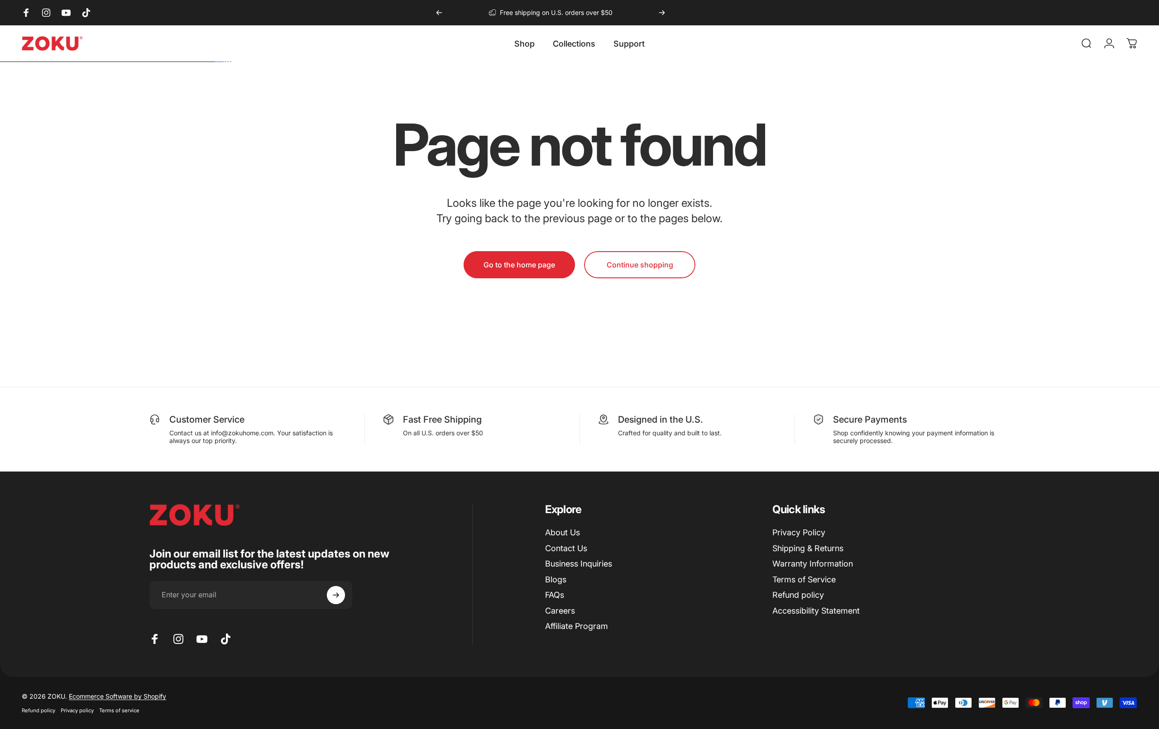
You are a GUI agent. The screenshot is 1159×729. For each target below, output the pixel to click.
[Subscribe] (336, 595)
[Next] (662, 12)
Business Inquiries (578, 563)
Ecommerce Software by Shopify (117, 696)
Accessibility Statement (816, 610)
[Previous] (439, 12)
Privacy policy (77, 710)
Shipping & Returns (807, 548)
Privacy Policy (798, 532)
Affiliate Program (576, 626)
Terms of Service (804, 579)
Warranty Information (812, 563)
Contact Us (566, 548)
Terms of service (119, 710)
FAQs (554, 595)
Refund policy (798, 595)
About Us (562, 532)
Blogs (555, 579)
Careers (560, 610)
